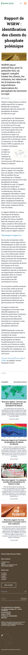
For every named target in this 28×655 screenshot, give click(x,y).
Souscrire (23, 598)
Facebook (4, 578)
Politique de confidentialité (9, 616)
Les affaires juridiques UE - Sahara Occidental (11, 609)
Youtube (3, 576)
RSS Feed (4, 618)
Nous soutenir (9, 585)
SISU (7, 649)
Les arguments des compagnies (10, 607)
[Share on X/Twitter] (3, 373)
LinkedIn (3, 579)
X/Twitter (3, 573)
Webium (18, 649)
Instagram (4, 574)
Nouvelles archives (20, 382)
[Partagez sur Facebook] (1, 373)
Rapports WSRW (6, 614)
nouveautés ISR (5, 612)
